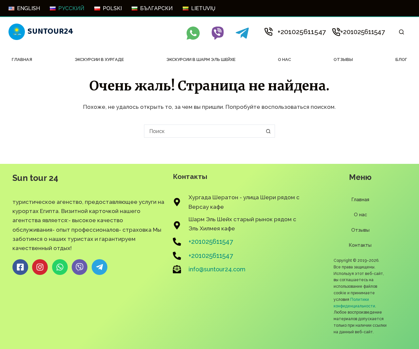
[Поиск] (401, 31)
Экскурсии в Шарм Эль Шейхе (200, 59)
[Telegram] (242, 33)
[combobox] (203, 131)
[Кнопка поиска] (268, 131)
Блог (401, 59)
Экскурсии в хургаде (99, 59)
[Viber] (217, 33)
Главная (22, 59)
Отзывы (343, 59)
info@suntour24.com (217, 269)
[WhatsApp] (193, 33)
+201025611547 (302, 32)
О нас (284, 59)
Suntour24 (50, 31)
